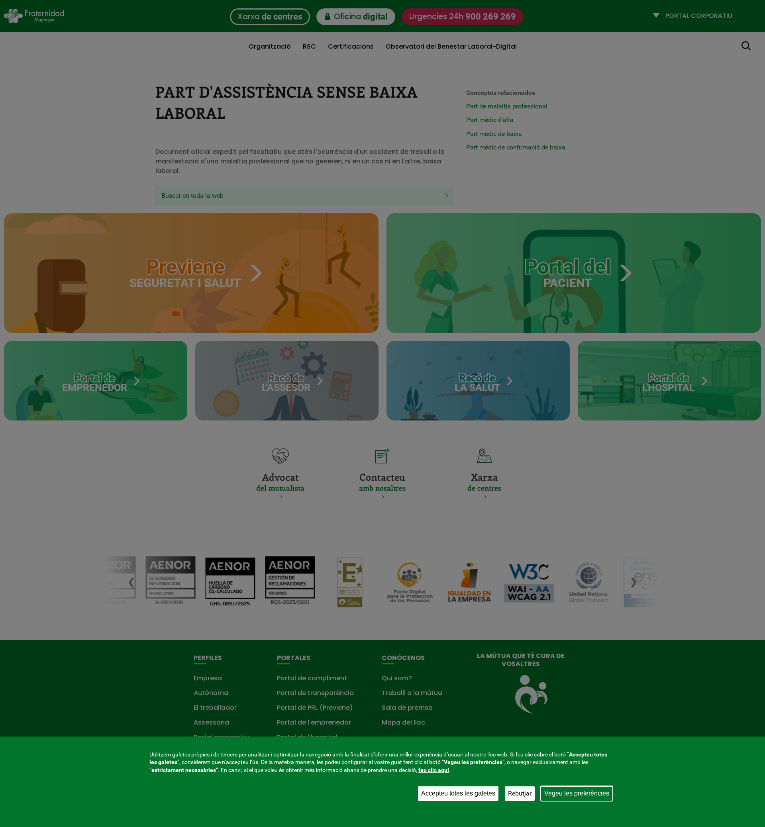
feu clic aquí (433, 770)
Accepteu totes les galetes (458, 793)
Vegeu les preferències (576, 793)
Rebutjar (520, 793)
